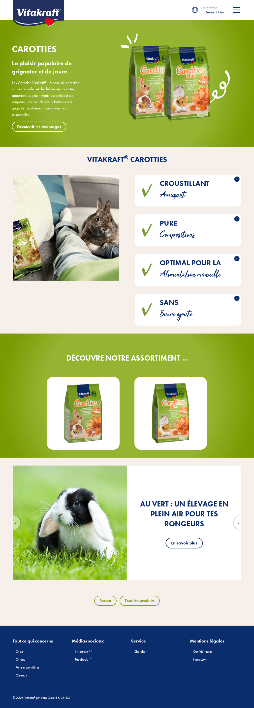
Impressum (200, 659)
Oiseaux (21, 675)
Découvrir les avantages (39, 126)
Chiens (20, 659)
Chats (19, 651)
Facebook (82, 659)
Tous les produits (140, 600)
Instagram (82, 651)
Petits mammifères (27, 667)
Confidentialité (203, 651)
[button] (12, 522)
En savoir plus (184, 543)
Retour (105, 600)
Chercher (140, 651)
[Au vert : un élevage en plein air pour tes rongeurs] (70, 523)
